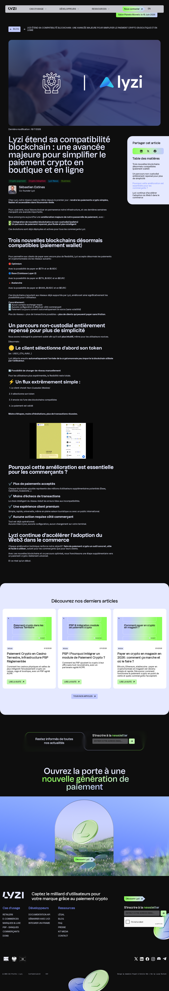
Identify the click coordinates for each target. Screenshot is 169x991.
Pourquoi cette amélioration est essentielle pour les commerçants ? (148, 186)
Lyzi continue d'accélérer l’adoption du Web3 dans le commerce (146, 195)
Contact (63, 936)
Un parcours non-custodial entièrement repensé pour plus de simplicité (148, 176)
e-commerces (11, 919)
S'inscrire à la (110, 736)
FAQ (60, 923)
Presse (62, 927)
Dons (6, 936)
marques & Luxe (12, 923)
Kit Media (63, 932)
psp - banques (11, 927)
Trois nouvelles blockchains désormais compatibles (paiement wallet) (146, 166)
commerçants (11, 932)
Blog (61, 919)
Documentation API (39, 915)
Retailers (8, 915)
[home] (12, 9)
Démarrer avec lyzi (39, 919)
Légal (61, 915)
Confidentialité (34, 974)
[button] (38, 9)
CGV (47, 974)
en (149, 9)
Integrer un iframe (39, 923)
